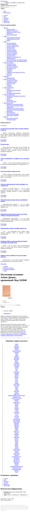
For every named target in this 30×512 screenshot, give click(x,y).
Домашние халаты (11, 82)
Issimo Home (16, 402)
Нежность (16, 462)
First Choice (17, 384)
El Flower (16, 377)
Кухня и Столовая (8, 62)
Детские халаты (11, 55)
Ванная (6, 27)
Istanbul (16, 404)
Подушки (9, 91)
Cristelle (17, 374)
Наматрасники (10, 78)
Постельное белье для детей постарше (17, 59)
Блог (5, 16)
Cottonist (16, 373)
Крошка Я (16, 459)
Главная (6, 15)
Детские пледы (11, 48)
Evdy (16, 378)
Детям (5, 41)
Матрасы (6, 76)
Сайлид (17, 465)
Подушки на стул (11, 68)
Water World (16, 454)
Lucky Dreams (16, 419)
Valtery (16, 444)
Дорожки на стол (11, 64)
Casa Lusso (16, 365)
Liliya (16, 415)
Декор (5, 36)
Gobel (16, 387)
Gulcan (16, 392)
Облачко (16, 463)
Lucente (17, 417)
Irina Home (16, 399)
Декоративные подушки (13, 39)
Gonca (16, 388)
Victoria (16, 448)
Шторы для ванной (12, 34)
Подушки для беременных (14, 93)
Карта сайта (7, 22)
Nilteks (16, 429)
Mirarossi (16, 424)
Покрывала (10, 100)
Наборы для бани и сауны (13, 32)
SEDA (16, 435)
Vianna (16, 447)
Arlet (16, 353)
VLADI (17, 451)
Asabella (16, 356)
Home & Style (16, 397)
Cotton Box (16, 372)
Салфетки (9, 71)
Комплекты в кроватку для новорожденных (14, 57)
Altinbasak (16, 347)
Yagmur (16, 455)
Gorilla (16, 390)
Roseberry (16, 434)
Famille (16, 383)
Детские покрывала (12, 51)
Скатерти (9, 73)
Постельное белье (8, 103)
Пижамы (9, 84)
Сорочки (9, 86)
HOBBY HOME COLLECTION (16, 395)
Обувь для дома (11, 83)
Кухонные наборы (11, 65)
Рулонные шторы (11, 119)
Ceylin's (17, 367)
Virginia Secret (16, 449)
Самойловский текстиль (16, 466)
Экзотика (16, 470)
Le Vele (16, 413)
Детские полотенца (12, 53)
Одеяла (9, 89)
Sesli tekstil (16, 437)
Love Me (16, 416)
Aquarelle (16, 352)
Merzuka (16, 423)
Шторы (6, 116)
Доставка (6, 18)
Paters (16, 430)
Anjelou (17, 349)
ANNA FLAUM (16, 351)
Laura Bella (16, 412)
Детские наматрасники (13, 46)
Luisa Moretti (16, 420)
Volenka (17, 452)
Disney (16, 376)
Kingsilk (16, 408)
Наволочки (10, 111)
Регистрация (7, 12)
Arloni (5, 270)
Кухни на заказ (5, 144)
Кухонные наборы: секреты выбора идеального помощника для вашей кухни (14, 242)
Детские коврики (11, 43)
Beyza (16, 360)
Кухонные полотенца (12, 66)
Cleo (16, 370)
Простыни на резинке (12, 115)
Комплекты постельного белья (15, 104)
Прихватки (10, 69)
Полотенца (10, 33)
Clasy (16, 369)
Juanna (16, 405)
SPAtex (16, 438)
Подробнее (3, 139)
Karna (16, 406)
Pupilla (16, 433)
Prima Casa (16, 431)
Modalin (17, 426)
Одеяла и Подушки (9, 87)
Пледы (8, 98)
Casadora (16, 366)
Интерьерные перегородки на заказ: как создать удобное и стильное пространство (14, 214)
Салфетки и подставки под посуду (16, 72)
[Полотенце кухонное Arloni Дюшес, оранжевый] (6, 298)
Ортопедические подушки (14, 90)
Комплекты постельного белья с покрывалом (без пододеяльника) (15, 109)
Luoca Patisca (16, 422)
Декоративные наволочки (13, 37)
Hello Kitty (16, 394)
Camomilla (16, 363)
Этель (16, 472)
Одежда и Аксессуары (9, 79)
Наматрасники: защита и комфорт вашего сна (13, 228)
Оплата (6, 19)
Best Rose (16, 359)
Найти (2, 8)
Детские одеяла (11, 47)
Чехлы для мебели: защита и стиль (10, 171)
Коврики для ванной (12, 30)
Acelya (16, 344)
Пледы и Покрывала (9, 94)
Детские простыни (12, 54)
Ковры (8, 40)
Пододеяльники (11, 112)
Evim (16, 380)
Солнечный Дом (16, 467)
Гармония (16, 458)
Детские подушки (11, 50)
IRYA (16, 401)
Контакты (6, 21)
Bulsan (16, 362)
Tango (16, 441)
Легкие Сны (16, 460)
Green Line (16, 391)
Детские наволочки (12, 44)
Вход (5, 11)
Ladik (16, 410)
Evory (16, 381)
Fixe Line (16, 385)
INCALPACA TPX (16, 398)
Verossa (16, 445)
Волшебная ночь (16, 456)
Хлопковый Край (16, 469)
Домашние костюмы (12, 80)
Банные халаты (11, 29)
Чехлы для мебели (11, 101)
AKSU (16, 345)
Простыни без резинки (13, 114)
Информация (7, 313)
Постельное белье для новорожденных (17, 61)
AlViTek (16, 348)
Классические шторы (12, 118)
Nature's (17, 427)
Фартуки (9, 75)
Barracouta (16, 358)
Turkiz (16, 442)
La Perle (17, 409)
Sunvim (16, 440)
